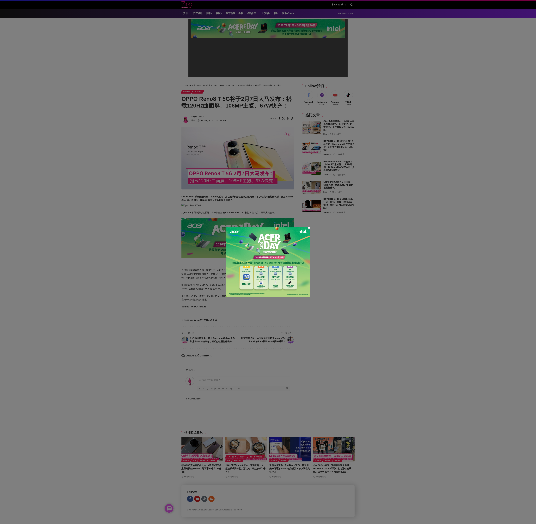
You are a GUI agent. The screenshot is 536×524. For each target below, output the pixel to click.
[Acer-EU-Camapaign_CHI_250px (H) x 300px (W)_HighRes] (268, 262)
